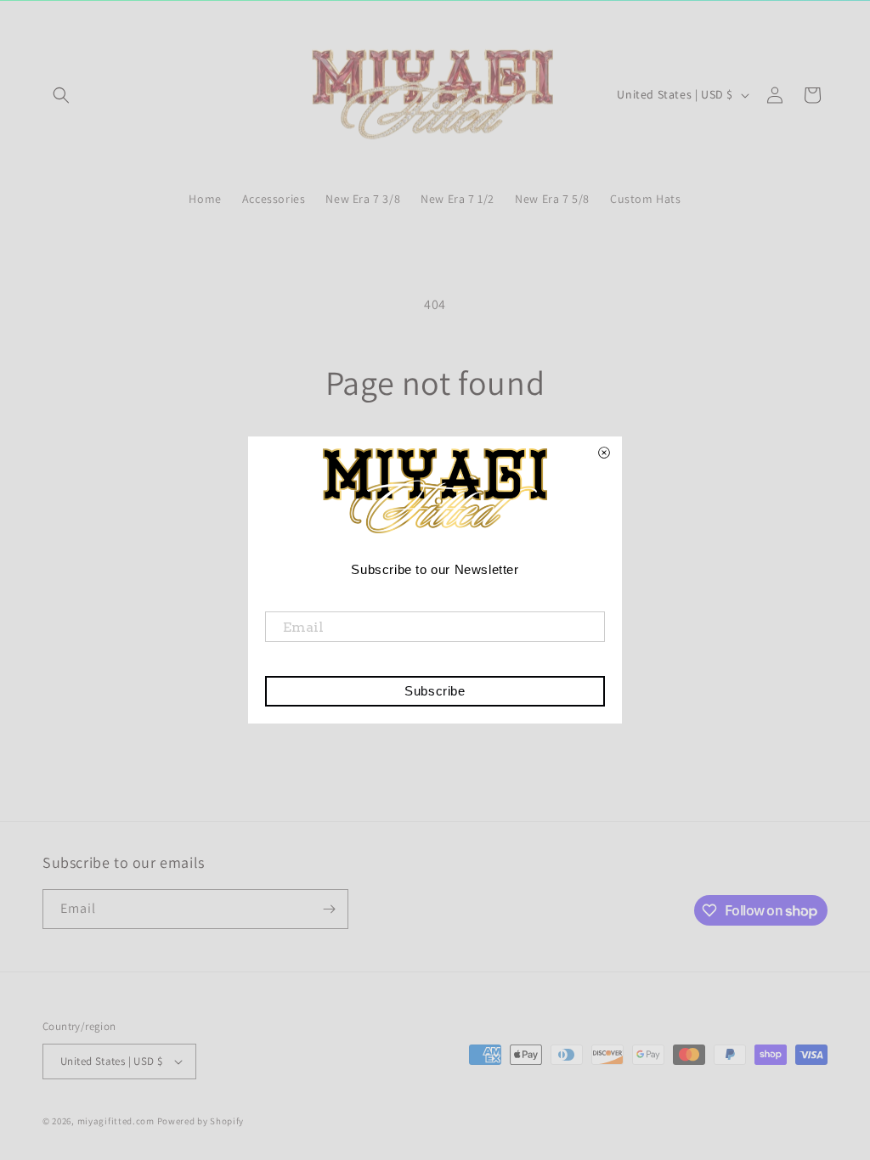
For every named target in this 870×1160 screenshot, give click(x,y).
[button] (61, 95)
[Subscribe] (328, 909)
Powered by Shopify (201, 1121)
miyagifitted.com (116, 1121)
